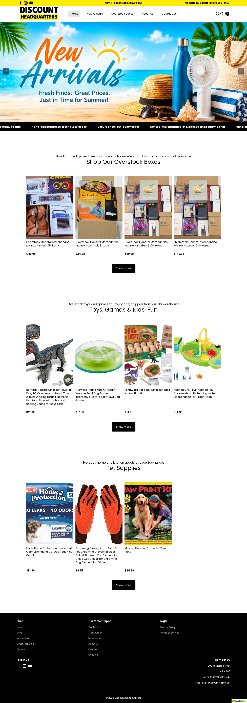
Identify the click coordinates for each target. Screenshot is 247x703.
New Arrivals (95, 14)
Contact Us (169, 14)
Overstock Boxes (122, 14)
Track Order (95, 632)
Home (74, 14)
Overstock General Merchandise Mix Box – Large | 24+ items (195, 243)
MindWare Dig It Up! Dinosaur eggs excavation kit (147, 391)
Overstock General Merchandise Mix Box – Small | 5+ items (47, 243)
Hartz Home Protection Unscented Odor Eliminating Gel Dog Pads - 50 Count (49, 551)
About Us (147, 14)
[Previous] (6, 71)
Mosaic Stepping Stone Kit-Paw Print (145, 550)
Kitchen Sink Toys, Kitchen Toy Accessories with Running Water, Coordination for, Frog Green (195, 393)
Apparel (21, 649)
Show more (123, 268)
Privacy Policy (167, 627)
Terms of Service (169, 632)
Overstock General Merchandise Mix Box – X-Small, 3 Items (97, 243)
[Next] (241, 71)
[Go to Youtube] (31, 3)
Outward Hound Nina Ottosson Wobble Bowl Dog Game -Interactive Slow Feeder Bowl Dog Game (97, 395)
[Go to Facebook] (20, 3)
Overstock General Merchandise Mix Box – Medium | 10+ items (146, 243)
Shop (19, 632)
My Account (95, 638)
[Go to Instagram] (26, 3)
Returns (92, 649)
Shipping (93, 655)
